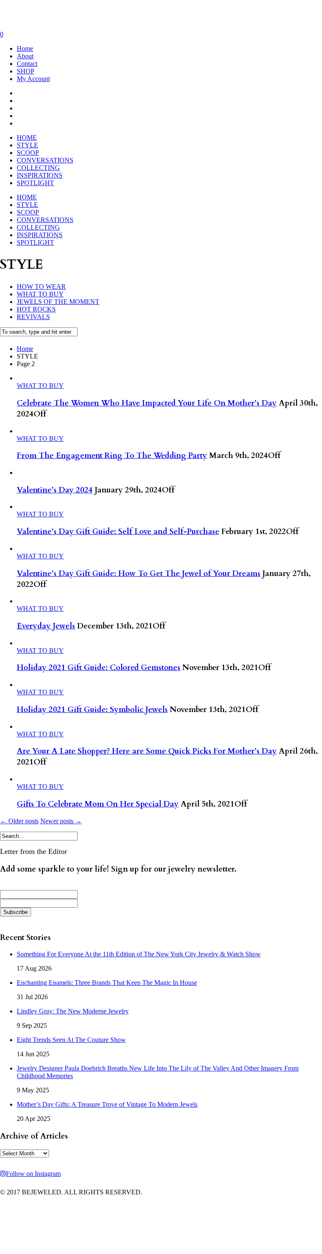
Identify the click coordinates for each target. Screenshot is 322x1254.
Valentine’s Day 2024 (55, 489)
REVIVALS (33, 316)
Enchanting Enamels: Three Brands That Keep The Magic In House (107, 982)
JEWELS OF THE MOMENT (58, 301)
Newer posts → (61, 821)
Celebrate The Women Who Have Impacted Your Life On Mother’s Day (147, 403)
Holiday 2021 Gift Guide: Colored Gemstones (98, 667)
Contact (27, 63)
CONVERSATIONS (45, 160)
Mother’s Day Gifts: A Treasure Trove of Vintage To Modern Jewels (107, 1104)
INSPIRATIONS (39, 175)
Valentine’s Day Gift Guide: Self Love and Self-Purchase (118, 531)
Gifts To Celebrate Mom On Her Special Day (98, 803)
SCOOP (28, 152)
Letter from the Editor (33, 851)
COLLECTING (38, 167)
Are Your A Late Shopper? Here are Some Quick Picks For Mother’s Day (147, 751)
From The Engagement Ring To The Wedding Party (112, 455)
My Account (33, 78)
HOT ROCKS (36, 309)
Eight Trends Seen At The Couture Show (71, 1039)
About (25, 56)
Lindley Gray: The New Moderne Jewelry (73, 1011)
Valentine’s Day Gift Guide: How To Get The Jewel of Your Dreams (138, 573)
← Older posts (19, 821)
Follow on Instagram (33, 1173)
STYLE (27, 145)
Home (25, 48)
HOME (27, 137)
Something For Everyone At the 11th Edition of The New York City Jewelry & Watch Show (139, 954)
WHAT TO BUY (40, 294)
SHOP (25, 71)
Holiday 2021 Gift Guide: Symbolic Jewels (92, 709)
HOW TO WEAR (41, 286)
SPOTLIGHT (35, 182)
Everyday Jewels (46, 625)
